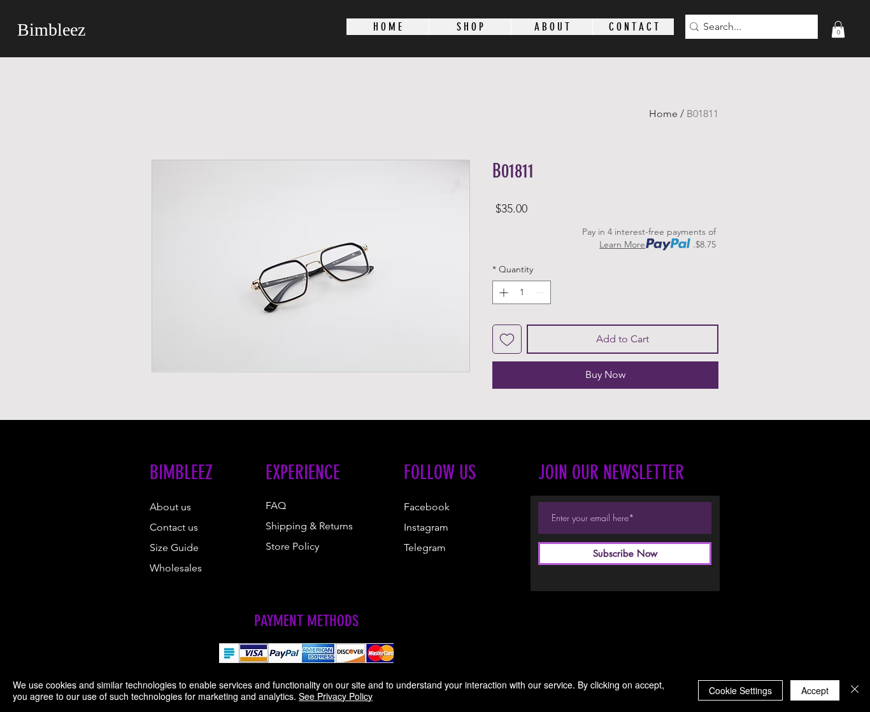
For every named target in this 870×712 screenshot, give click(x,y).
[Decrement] (541, 292)
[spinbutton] (521, 292)
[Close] (854, 690)
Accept (815, 690)
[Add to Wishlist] (507, 339)
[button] (838, 29)
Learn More (622, 244)
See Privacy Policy (336, 696)
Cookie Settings (740, 690)
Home (663, 114)
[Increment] (502, 292)
